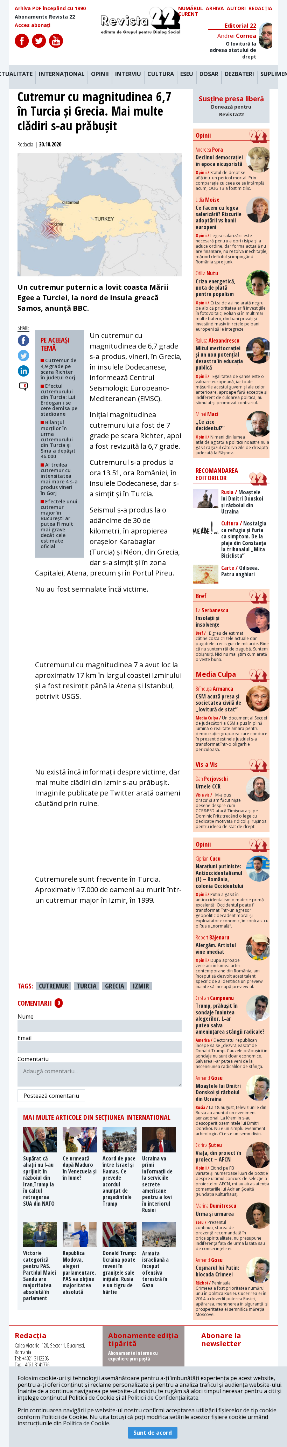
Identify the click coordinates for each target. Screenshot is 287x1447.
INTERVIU (128, 74)
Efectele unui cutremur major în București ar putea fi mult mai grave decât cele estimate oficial (59, 524)
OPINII (100, 74)
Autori (236, 9)
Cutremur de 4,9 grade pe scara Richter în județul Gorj (58, 368)
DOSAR (209, 74)
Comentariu (33, 1059)
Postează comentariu (51, 1096)
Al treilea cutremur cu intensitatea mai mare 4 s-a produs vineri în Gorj (59, 478)
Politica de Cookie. (86, 1423)
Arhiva (215, 9)
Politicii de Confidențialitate (162, 1397)
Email (24, 1038)
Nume (26, 1016)
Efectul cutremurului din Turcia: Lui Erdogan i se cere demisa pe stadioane (59, 400)
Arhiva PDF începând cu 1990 (50, 8)
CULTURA (160, 74)
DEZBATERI (239, 74)
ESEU (186, 74)
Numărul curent (190, 11)
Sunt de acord (152, 1432)
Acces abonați (32, 25)
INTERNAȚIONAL (62, 74)
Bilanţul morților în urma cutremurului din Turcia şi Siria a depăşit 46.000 (58, 439)
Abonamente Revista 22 (45, 17)
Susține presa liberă (231, 106)
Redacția (260, 9)
